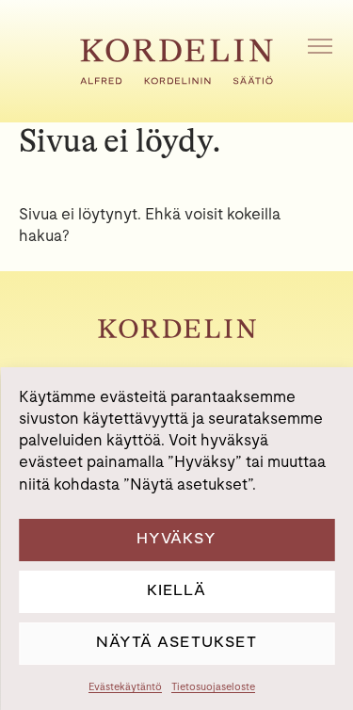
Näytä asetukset (176, 642)
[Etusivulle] (176, 79)
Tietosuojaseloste (213, 686)
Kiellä (176, 590)
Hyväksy (176, 538)
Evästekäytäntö (125, 686)
